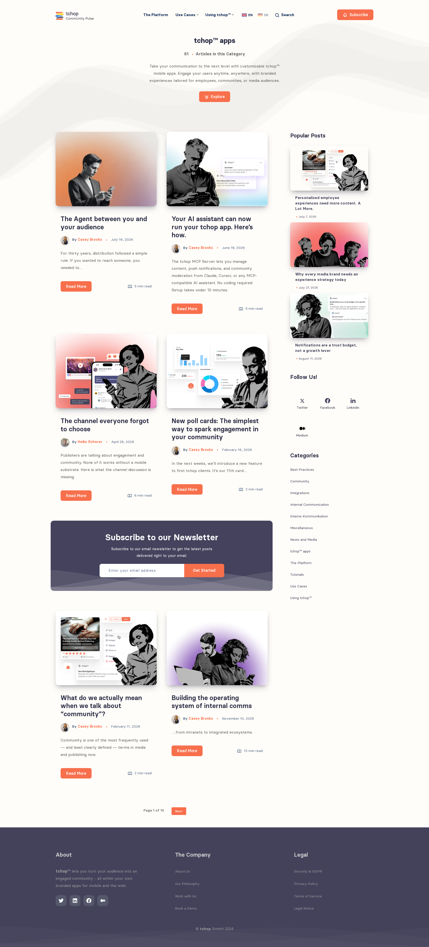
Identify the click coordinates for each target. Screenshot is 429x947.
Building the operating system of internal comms (212, 702)
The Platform (155, 14)
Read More (79, 288)
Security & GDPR (308, 871)
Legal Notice (304, 908)
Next (178, 811)
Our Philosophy (187, 883)
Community (299, 481)
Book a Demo (186, 908)
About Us (182, 871)
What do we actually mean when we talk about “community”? (101, 706)
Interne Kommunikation (309, 516)
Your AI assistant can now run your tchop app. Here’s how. (212, 227)
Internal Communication (309, 505)
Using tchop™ (218, 14)
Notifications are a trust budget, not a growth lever (326, 348)
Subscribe (358, 14)
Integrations (299, 493)
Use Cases (185, 14)
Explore (217, 96)
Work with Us (185, 896)
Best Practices (302, 470)
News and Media (303, 540)
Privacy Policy (306, 883)
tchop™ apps (300, 551)
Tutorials (297, 575)
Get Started (204, 570)
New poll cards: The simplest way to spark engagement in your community (215, 429)
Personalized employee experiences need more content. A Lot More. (328, 203)
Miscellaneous (301, 528)
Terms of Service (308, 896)
